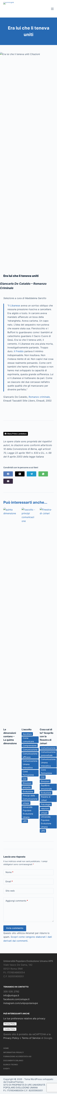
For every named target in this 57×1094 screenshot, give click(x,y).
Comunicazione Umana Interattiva (30, 764)
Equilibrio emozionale (46, 787)
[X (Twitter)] (20, 473)
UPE (25, 821)
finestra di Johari (45, 798)
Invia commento (14, 928)
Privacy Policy (10, 1024)
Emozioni (27, 783)
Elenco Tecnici (10, 1064)
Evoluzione (28, 791)
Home (6, 1048)
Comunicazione (30, 749)
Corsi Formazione (28, 773)
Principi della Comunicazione (30, 797)
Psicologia (46, 804)
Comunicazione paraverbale (48, 753)
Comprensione (30, 745)
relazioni (45, 808)
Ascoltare (27, 734)
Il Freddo (19, 351)
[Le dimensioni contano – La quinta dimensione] (10, 616)
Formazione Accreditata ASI (17, 1056)
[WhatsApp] (43, 473)
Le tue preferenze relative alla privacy (24, 1018)
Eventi (6, 1069)
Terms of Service (31, 1038)
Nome (9, 872)
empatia (27, 787)
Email (9, 881)
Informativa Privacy (13, 1052)
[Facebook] (8, 473)
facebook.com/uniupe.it (16, 999)
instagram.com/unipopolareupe (20, 1003)
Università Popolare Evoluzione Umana (28, 812)
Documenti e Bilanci (13, 1060)
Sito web (10, 890)
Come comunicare (28, 740)
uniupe (26, 803)
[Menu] (52, 9)
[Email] (8, 481)
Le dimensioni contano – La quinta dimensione (10, 736)
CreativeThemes (15, 1082)
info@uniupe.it (11, 995)
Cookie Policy (10, 1029)
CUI (24, 779)
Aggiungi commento (17, 900)
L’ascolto (27, 729)
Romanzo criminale (39, 396)
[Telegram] (31, 473)
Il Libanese (14, 305)
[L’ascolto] (28, 616)
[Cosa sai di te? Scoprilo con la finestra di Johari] (46, 616)
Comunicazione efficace (30, 755)
